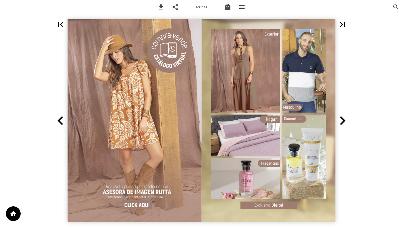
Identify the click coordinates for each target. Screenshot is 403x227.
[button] (161, 7)
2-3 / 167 (201, 7)
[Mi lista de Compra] (228, 7)
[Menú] (242, 7)
